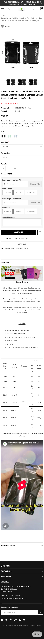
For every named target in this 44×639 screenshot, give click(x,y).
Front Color (7, 189)
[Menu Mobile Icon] (2, 9)
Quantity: (4, 164)
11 (5, 248)
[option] (22, 53)
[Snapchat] (24, 620)
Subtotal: (4, 174)
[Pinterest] (11, 620)
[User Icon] (34, 9)
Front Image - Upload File (12, 180)
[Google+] (15, 620)
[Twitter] (6, 620)
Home (3, 15)
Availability (4, 111)
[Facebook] (2, 620)
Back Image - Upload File (12, 199)
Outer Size (5, 142)
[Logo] (22, 9)
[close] (42, 3)
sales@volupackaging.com (14, 598)
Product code (5, 108)
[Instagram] (20, 620)
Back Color (7, 207)
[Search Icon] (9, 9)
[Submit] (40, 612)
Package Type (6, 153)
